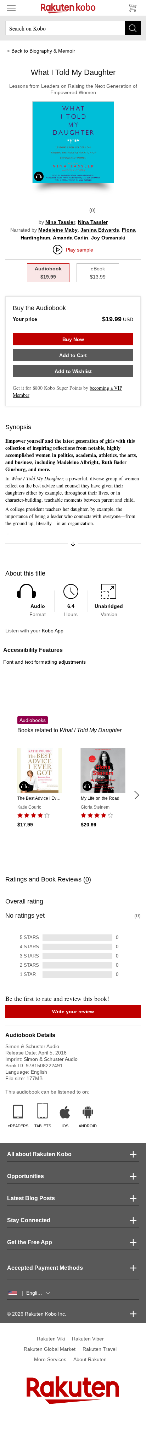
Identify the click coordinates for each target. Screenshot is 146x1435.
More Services (50, 1359)
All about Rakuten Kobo (39, 1154)
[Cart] (132, 8)
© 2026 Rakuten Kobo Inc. (36, 1314)
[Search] (133, 28)
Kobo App (52, 630)
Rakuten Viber (88, 1339)
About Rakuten (90, 1359)
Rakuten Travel (100, 1349)
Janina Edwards (99, 230)
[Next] (136, 795)
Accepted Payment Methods (45, 1268)
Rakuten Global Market (49, 1349)
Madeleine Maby (58, 230)
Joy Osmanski (108, 238)
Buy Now (73, 339)
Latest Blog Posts (31, 1198)
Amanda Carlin (70, 238)
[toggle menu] (11, 8)
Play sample (79, 250)
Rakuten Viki (51, 1339)
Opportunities (25, 1176)
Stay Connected (28, 1220)
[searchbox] (73, 28)
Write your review (73, 1011)
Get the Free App (29, 1242)
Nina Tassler (60, 222)
